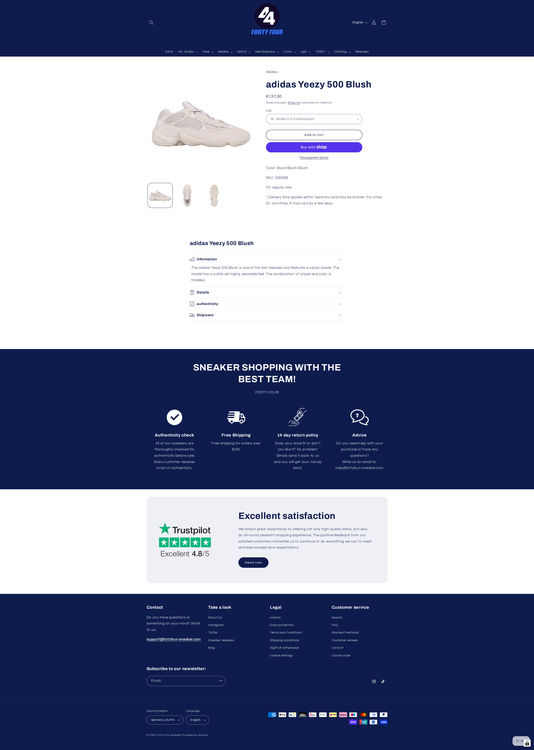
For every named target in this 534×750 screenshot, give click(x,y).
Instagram (216, 625)
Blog (211, 648)
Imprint (275, 617)
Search (337, 617)
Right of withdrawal (284, 648)
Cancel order (341, 655)
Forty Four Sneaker (169, 735)
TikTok (213, 632)
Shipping (294, 102)
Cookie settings (281, 655)
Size (269, 110)
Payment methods (345, 632)
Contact (338, 648)
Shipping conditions (284, 640)
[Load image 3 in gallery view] (214, 195)
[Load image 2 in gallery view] (187, 195)
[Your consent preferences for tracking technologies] (527, 743)
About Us (215, 617)
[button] (151, 22)
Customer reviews (345, 640)
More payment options (314, 157)
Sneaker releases (221, 640)
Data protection (281, 625)
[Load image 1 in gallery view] (160, 195)
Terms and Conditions (286, 632)
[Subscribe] (220, 681)
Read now (253, 562)
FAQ (335, 625)
